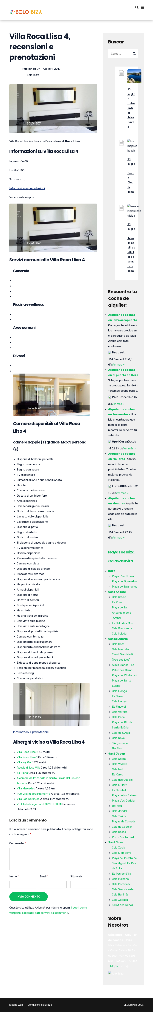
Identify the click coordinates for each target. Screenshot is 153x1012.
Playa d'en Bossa (123, 576)
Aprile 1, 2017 (52, 68)
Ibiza (111, 571)
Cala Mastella (120, 649)
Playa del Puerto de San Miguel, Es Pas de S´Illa (124, 863)
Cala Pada (118, 717)
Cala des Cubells (122, 779)
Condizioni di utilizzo (40, 1004)
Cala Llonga (119, 691)
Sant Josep (116, 753)
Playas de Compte (123, 821)
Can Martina (119, 712)
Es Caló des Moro (123, 623)
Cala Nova (118, 738)
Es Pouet (118, 602)
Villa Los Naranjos (28, 799)
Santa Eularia (118, 638)
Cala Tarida (119, 816)
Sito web (76, 876)
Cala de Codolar (122, 826)
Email (44, 876)
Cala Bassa (119, 832)
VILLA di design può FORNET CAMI (39, 804)
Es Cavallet (119, 790)
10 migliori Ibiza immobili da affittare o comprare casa (131, 248)
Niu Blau (117, 748)
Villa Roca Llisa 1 (27, 757)
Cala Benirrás (120, 894)
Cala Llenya (119, 701)
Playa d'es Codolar (123, 800)
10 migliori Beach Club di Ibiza (131, 175)
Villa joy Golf (25, 762)
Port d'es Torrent (123, 837)
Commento (17, 843)
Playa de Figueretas (124, 581)
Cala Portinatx (121, 884)
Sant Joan (115, 842)
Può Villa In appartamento (33, 793)
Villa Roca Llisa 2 (27, 752)
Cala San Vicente (123, 889)
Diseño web (16, 1004)
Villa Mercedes (26, 788)
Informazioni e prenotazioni (27, 188)
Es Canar (117, 696)
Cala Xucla (118, 847)
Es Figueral (119, 706)
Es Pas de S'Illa (121, 873)
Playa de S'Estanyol (124, 675)
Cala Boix (118, 644)
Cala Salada (119, 633)
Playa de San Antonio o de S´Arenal (121, 613)
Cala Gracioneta (122, 628)
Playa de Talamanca (124, 586)
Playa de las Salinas (124, 795)
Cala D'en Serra (121, 852)
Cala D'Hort (119, 785)
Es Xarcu (117, 774)
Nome (14, 876)
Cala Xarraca (120, 899)
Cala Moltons (120, 879)
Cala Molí (117, 769)
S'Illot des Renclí (122, 905)
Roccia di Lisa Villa (28, 767)
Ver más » (118, 364)
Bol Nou (117, 806)
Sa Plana (22, 773)
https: (114, 966)
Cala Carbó (119, 759)
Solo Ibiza (33, 75)
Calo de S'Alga (121, 732)
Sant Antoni (117, 592)
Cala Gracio (119, 597)
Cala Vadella (119, 764)
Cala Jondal (119, 811)
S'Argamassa (120, 743)
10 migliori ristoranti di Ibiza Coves (131, 108)
